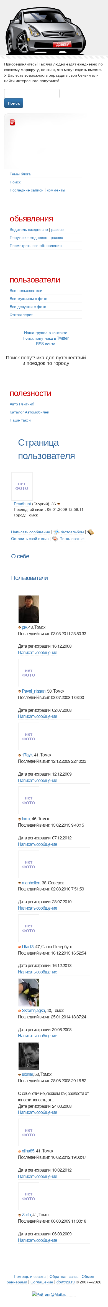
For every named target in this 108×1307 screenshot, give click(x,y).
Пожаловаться (73, 538)
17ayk (27, 754)
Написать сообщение (30, 531)
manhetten (31, 882)
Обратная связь (64, 1276)
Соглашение (41, 1282)
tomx (26, 818)
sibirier (27, 1074)
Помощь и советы (30, 1276)
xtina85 (28, 1150)
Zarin (26, 1214)
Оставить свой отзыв (29, 538)
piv (24, 627)
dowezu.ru (65, 1282)
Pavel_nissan (33, 691)
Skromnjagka (33, 1010)
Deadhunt (22, 503)
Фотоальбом (72, 531)
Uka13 (28, 946)
